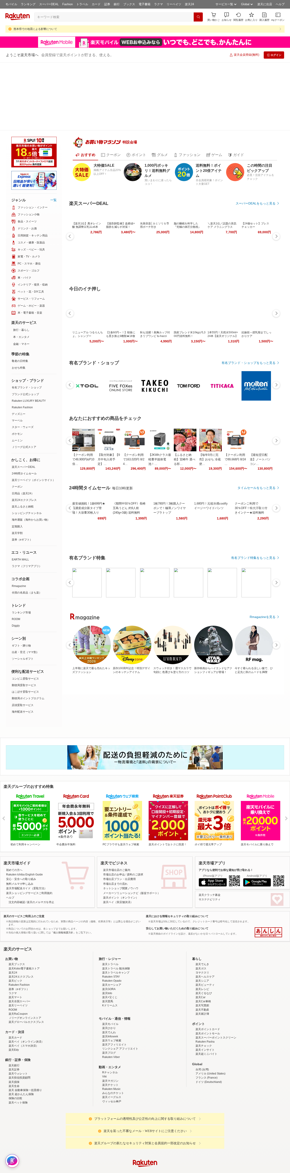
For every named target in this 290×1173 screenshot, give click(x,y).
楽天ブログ (109, 1045)
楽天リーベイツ (18, 998)
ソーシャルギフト (23, 590)
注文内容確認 (17, 855)
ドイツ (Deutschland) (209, 1074)
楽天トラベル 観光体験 (116, 961)
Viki (104, 1069)
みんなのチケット (113, 1085)
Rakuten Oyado (111, 973)
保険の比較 (15, 1090)
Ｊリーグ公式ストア (24, 378)
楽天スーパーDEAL (23, 398)
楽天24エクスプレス (24, 431)
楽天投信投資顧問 (19, 1070)
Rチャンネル (110, 1065)
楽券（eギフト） (22, 471)
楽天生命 (14, 1078)
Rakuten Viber (111, 1049)
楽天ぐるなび (204, 985)
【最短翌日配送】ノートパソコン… (260, 444)
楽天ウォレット (18, 1066)
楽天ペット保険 (18, 1095)
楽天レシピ (202, 981)
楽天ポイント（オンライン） (120, 850)
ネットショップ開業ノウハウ (120, 841)
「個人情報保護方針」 (63, 885)
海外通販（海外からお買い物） (31, 451)
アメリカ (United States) (210, 1066)
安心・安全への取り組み (21, 832)
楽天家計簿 (202, 1006)
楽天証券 (14, 1062)
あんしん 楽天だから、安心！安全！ (268, 885)
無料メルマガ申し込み (19, 836)
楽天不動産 (202, 1002)
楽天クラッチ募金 (209, 847)
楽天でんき (202, 957)
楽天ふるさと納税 (23, 438)
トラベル (82, 4)
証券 (107, 4)
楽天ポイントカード (208, 1021)
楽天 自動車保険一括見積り (25, 1082)
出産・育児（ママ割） (25, 584)
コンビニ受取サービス (25, 610)
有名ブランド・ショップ (27, 319)
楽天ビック (15, 973)
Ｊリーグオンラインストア (25, 1010)
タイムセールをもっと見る (256, 473)
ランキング (28, 4)
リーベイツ (174, 4)
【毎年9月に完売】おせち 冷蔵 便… (210, 444)
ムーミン (17, 372)
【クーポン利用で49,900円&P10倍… (83, 444)
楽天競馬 (107, 993)
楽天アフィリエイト (114, 1037)
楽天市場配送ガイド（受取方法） (26, 841)
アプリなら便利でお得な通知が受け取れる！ (226, 822)
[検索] (198, 17)
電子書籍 (144, 4)
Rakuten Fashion (22, 339)
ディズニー (18, 345)
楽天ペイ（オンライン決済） (26, 1034)
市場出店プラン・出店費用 (119, 832)
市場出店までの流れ (115, 836)
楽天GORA (109, 981)
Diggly (16, 557)
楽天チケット (110, 1077)
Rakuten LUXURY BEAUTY (29, 332)
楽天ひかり (109, 1020)
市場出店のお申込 (114, 827)
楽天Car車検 (203, 993)
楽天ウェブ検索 (111, 1033)
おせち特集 (18, 299)
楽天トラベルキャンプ (115, 965)
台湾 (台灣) (202, 1062)
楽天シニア (202, 973)
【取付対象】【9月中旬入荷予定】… (109, 444)
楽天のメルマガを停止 (40, 855)
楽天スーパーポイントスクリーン (216, 1030)
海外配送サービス (23, 643)
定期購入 (17, 458)
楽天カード (15, 1030)
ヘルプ (280, 4)
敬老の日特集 (20, 292)
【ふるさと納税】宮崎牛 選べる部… (184, 444)
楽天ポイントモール (208, 1026)
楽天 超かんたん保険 (21, 1086)
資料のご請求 (135, 827)
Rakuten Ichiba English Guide (24, 827)
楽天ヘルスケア (205, 969)
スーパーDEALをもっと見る (256, 188)
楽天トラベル (110, 957)
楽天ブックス (17, 957)
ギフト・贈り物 (21, 577)
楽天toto (107, 985)
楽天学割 (17, 464)
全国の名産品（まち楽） (27, 524)
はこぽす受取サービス (25, 623)
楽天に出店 (264, 4)
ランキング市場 (21, 544)
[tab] (85, 140)
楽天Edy (14, 1042)
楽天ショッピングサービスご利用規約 (29, 846)
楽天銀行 (14, 1058)
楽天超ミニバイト (206, 1046)
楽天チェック (204, 1038)
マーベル (17, 352)
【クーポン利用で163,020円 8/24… (133, 444)
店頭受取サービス (23, 637)
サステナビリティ (209, 852)
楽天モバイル (110, 1016)
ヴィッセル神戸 (111, 1094)
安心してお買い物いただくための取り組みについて (177, 881)
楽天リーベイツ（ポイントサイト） (33, 411)
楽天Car (200, 989)
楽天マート (15, 989)
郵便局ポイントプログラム (28, 630)
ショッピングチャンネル (27, 445)
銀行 (117, 4)
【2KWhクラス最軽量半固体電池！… (159, 444)
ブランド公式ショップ (25, 326)
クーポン (17, 418)
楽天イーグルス (111, 1089)
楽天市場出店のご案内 (116, 822)
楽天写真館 (202, 998)
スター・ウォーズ (23, 359)
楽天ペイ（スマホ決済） (24, 1038)
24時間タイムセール (24, 405)
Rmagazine (19, 517)
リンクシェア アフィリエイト (120, 1041)
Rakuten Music (111, 1081)
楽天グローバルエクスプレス (26, 1014)
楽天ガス (201, 961)
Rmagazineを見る (263, 602)
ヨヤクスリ (202, 965)
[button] (227, 17)
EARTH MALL (20, 491)
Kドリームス (110, 998)
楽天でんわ (109, 1024)
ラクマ (158, 4)
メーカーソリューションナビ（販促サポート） (131, 846)
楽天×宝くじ (109, 989)
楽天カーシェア (111, 977)
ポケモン (17, 365)
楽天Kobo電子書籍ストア (24, 961)
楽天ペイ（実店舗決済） (118, 855)
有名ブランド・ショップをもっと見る (249, 348)
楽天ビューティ (205, 977)
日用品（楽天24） (23, 425)
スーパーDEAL (49, 4)
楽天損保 (14, 1074)
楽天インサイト (205, 1042)
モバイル (11, 4)
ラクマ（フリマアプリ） (27, 498)
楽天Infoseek (110, 1029)
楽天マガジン (110, 1073)
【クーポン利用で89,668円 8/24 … (235, 444)
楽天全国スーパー (19, 993)
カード (96, 4)
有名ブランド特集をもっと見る (253, 543)
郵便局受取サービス (24, 617)
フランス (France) (207, 1070)
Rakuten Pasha (205, 1034)
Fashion (67, 4)
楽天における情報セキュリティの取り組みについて (177, 869)
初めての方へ (14, 822)
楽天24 (189, 4)
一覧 (53, 132)
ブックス (129, 4)
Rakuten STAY (111, 969)
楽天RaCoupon (18, 1006)
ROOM (16, 551)
